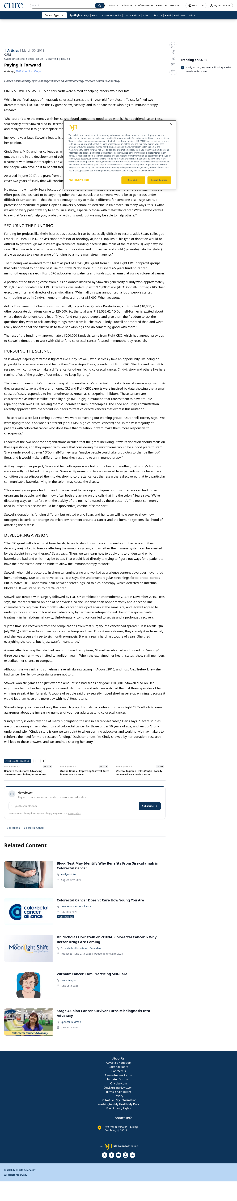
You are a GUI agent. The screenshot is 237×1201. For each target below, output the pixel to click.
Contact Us (118, 1071)
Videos (192, 15)
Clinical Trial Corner (152, 15)
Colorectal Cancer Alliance (76, 906)
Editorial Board (118, 1067)
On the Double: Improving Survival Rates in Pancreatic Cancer (84, 772)
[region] (119, 155)
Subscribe (148, 806)
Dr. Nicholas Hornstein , (74, 948)
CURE (7, 54)
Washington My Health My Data (118, 1104)
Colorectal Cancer (34, 827)
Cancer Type (52, 15)
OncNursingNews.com (118, 1087)
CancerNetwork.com (118, 1075)
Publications (180, 15)
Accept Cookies (159, 180)
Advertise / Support (118, 1063)
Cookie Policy (147, 170)
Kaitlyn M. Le (68, 874)
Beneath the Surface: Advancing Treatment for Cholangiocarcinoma (25, 772)
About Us (118, 1058)
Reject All (133, 180)
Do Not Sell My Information (119, 1100)
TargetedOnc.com (118, 1079)
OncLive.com (118, 1083)
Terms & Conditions (119, 1092)
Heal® (168, 15)
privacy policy (74, 813)
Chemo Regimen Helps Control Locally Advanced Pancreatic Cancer (139, 772)
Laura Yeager (68, 980)
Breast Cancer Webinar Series (106, 15)
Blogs (86, 15)
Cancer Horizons (132, 15)
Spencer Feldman (71, 1022)
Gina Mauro (96, 948)
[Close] (171, 124)
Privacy (118, 1096)
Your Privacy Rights (118, 1108)
